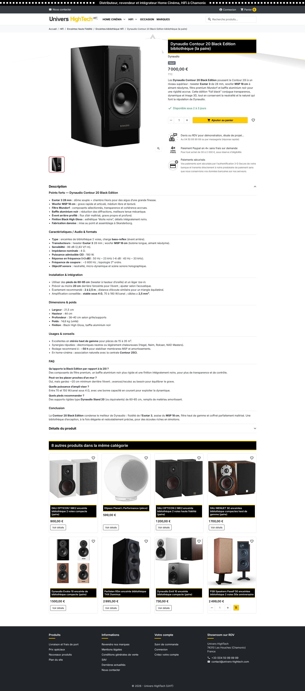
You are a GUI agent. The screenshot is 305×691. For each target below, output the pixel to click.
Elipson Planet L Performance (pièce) (126, 508)
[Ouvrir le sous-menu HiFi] (136, 19)
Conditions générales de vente (120, 654)
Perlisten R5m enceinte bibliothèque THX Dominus (125, 593)
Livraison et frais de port (63, 644)
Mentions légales (112, 649)
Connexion (161, 649)
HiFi (130, 19)
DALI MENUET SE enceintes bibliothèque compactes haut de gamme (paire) (228, 511)
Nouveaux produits (60, 654)
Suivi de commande (166, 644)
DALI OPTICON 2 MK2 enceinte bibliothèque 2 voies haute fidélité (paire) (176, 511)
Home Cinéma (112, 19)
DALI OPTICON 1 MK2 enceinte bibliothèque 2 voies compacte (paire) (69, 511)
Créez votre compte (167, 654)
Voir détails (58, 527)
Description (58, 186)
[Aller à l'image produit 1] (57, 164)
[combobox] (231, 19)
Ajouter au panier (220, 120)
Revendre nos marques (115, 644)
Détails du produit (62, 428)
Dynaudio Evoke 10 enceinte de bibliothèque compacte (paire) (70, 593)
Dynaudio (173, 56)
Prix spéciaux (57, 649)
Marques (163, 19)
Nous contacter (62, 9)
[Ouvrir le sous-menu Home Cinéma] (124, 19)
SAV (104, 659)
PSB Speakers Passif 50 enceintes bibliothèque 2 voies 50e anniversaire (232, 593)
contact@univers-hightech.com (230, 661)
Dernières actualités (113, 664)
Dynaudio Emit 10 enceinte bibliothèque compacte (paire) (174, 593)
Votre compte (164, 635)
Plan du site (56, 659)
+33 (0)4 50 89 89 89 (224, 657)
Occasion (147, 19)
